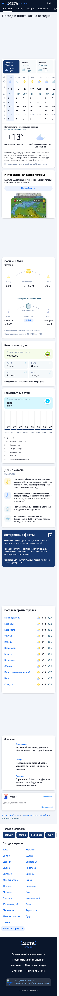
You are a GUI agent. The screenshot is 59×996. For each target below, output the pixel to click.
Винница (30, 874)
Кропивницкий (10, 904)
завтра (22, 834)
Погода (24, 3)
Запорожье (31, 862)
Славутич (9, 684)
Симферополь (10, 880)
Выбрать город (11, 928)
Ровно (29, 904)
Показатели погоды (35, 965)
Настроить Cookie (35, 971)
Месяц (19, 8)
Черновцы (8, 910)
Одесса (29, 855)
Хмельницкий (33, 898)
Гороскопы (47, 797)
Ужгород (7, 922)
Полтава (7, 886)
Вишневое (9, 660)
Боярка (8, 654)
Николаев (31, 868)
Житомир (8, 898)
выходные (43, 8)
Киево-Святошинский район (35, 815)
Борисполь (10, 630)
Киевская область (10, 815)
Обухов (8, 666)
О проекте (17, 971)
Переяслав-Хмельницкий (17, 672)
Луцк (28, 916)
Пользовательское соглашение (28, 960)
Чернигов (31, 886)
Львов (6, 868)
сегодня (9, 834)
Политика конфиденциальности (28, 954)
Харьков (30, 849)
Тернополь (31, 910)
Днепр (6, 855)
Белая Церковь (12, 617)
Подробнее (27, 188)
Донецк (7, 862)
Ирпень (8, 642)
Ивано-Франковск (12, 916)
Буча (6, 678)
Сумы (29, 892)
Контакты (16, 965)
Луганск (7, 874)
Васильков (10, 648)
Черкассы (8, 892)
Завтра (30, 8)
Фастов (8, 636)
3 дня (55, 8)
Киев (5, 849)
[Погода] (28, 943)
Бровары (9, 623)
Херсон (29, 880)
